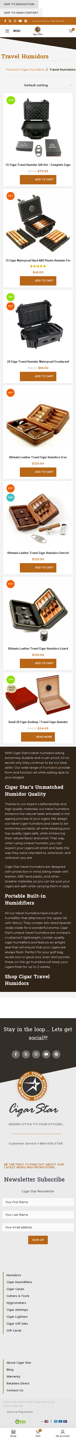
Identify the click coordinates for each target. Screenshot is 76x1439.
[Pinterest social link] (25, 21)
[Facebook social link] (5, 21)
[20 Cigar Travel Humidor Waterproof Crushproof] (38, 325)
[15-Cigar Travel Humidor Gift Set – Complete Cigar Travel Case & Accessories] (38, 128)
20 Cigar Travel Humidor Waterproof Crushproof (38, 361)
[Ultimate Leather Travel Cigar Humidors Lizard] (38, 612)
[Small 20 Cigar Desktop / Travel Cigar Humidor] (38, 696)
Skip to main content (21, 12)
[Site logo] (38, 31)
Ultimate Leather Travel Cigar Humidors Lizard (38, 648)
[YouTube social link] (20, 21)
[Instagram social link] (15, 21)
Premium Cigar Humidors (24, 69)
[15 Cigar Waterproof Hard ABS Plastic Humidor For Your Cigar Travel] (38, 223)
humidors (50, 767)
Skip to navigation (19, 4)
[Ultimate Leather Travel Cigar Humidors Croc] (38, 420)
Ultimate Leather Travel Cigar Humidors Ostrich (38, 553)
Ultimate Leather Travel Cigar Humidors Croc (38, 457)
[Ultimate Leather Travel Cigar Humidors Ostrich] (38, 516)
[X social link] (10, 21)
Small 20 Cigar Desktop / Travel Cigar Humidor (38, 722)
